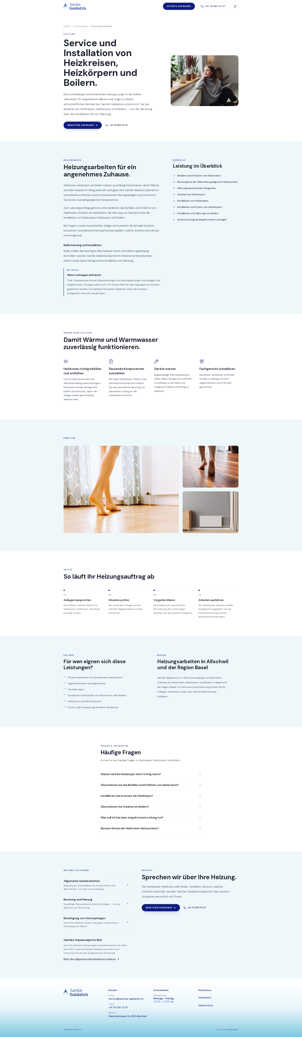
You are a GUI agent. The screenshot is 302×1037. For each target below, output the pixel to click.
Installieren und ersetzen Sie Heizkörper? (127, 796)
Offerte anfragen (179, 6)
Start (67, 26)
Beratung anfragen (81, 125)
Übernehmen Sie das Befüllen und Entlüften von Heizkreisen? (140, 785)
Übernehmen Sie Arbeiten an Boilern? (125, 807)
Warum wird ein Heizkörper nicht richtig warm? (131, 774)
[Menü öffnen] (235, 6)
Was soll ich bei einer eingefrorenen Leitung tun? (132, 817)
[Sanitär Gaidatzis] (75, 6)
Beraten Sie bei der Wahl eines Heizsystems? (130, 828)
